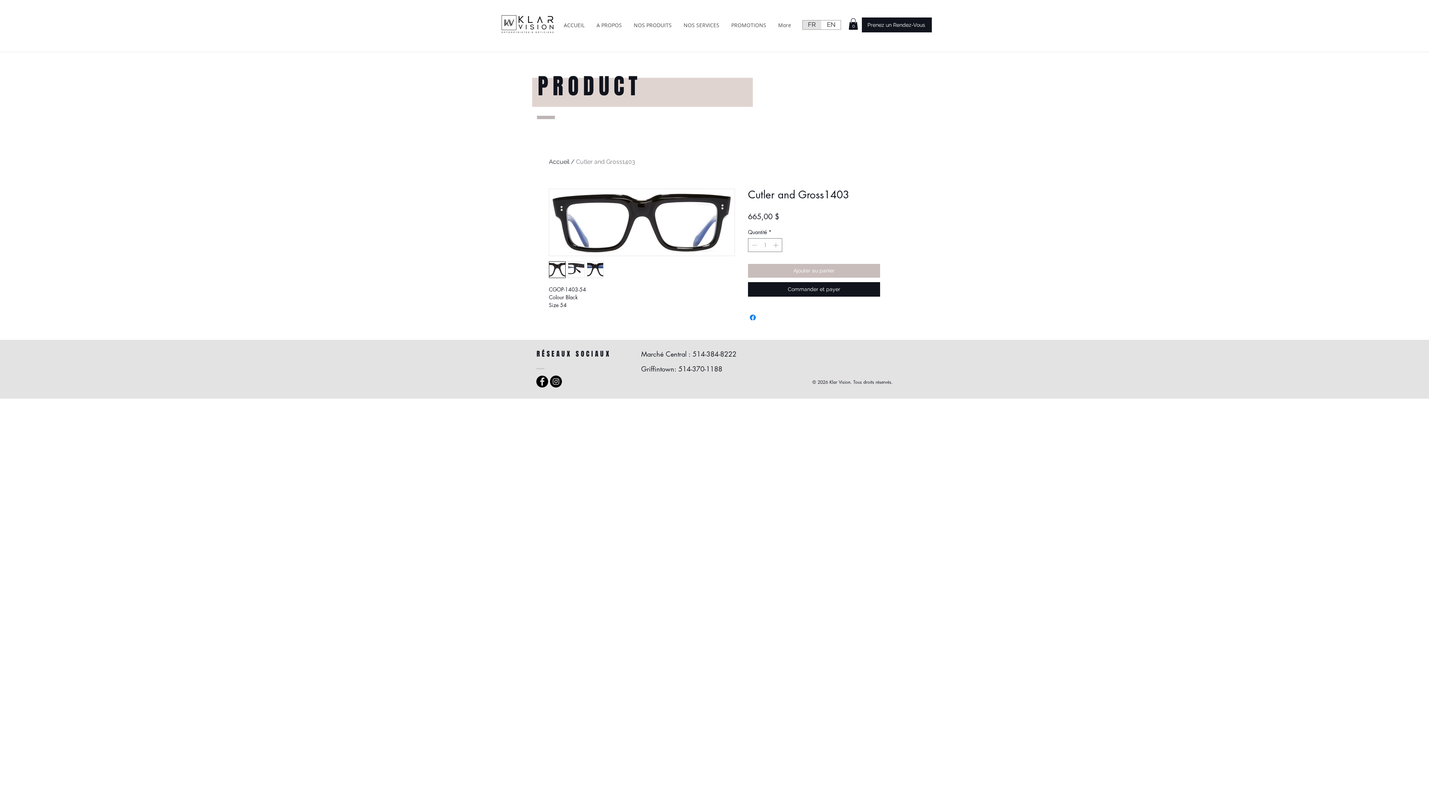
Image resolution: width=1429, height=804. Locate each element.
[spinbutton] (765, 245)
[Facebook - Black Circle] (542, 381)
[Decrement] (753, 245)
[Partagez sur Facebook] (752, 317)
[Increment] (776, 245)
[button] (853, 24)
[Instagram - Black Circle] (556, 381)
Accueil (559, 161)
